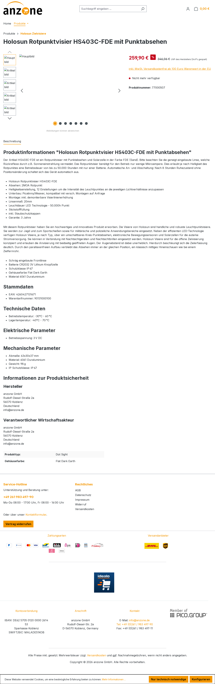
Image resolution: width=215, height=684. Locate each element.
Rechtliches (84, 484)
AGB (78, 490)
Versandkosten (84, 509)
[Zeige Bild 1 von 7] (55, 123)
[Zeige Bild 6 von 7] (81, 123)
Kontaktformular (36, 514)
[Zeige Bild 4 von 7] (70, 123)
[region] (62, 90)
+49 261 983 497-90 (18, 497)
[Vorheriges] (21, 90)
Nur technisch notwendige (168, 679)
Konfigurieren (201, 679)
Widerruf (80, 504)
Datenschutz (83, 495)
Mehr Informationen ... (114, 679)
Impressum (82, 499)
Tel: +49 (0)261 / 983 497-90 (134, 624)
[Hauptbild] (70, 90)
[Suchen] (143, 8)
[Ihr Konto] (188, 8)
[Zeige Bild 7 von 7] (86, 123)
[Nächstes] (119, 90)
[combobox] (109, 8)
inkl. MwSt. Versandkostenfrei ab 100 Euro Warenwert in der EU (170, 68)
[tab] (12, 141)
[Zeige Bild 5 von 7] (76, 123)
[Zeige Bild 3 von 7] (65, 123)
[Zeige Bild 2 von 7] (60, 123)
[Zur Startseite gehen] (22, 8)
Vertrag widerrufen (18, 524)
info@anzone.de (139, 620)
